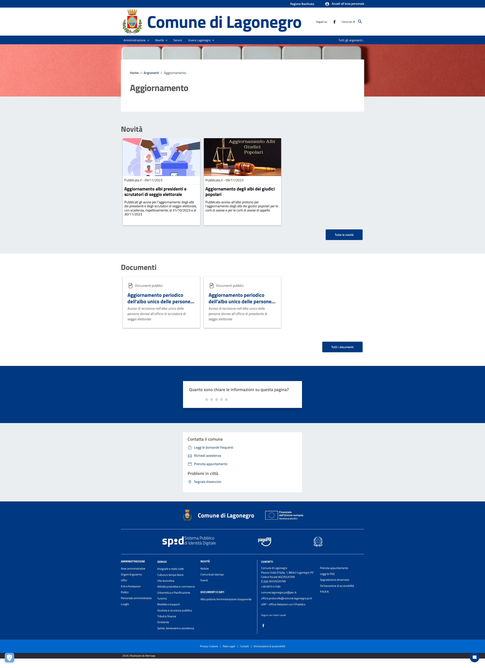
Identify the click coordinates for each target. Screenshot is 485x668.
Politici (125, 592)
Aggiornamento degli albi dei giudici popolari (240, 191)
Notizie (204, 568)
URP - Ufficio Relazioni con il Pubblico (283, 604)
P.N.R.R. (324, 591)
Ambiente (163, 622)
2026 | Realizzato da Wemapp (138, 656)
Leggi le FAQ (327, 574)
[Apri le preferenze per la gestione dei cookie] (9, 657)
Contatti (267, 561)
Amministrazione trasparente (234, 599)
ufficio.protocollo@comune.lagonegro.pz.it (286, 598)
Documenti (138, 267)
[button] (344, 4)
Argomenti (151, 72)
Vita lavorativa (165, 580)
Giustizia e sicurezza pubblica (174, 610)
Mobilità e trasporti (168, 604)
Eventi (204, 580)
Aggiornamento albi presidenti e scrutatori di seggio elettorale (155, 191)
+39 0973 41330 (270, 586)
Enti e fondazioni (131, 586)
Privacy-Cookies (209, 646)
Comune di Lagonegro (224, 21)
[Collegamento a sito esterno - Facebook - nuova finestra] (334, 21)
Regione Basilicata (302, 4)
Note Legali (229, 646)
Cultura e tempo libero (170, 575)
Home (134, 72)
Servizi (162, 561)
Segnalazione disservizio (334, 580)
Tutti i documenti (342, 347)
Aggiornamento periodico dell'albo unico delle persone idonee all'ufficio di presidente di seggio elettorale (242, 304)
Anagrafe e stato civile (170, 569)
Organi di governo (131, 574)
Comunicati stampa (212, 574)
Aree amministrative (133, 568)
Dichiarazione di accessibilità (337, 586)
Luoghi (125, 604)
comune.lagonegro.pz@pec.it (278, 592)
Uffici (124, 580)
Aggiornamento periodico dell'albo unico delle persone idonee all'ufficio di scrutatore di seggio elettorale (161, 304)
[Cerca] (360, 21)
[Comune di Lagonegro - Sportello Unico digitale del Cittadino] (132, 21)
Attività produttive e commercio (176, 586)
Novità (131, 129)
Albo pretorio (208, 599)
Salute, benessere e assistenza (175, 628)
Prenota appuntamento (334, 568)
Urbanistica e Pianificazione (173, 592)
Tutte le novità (344, 234)
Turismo (162, 598)
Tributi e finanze (166, 616)
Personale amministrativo (136, 598)
